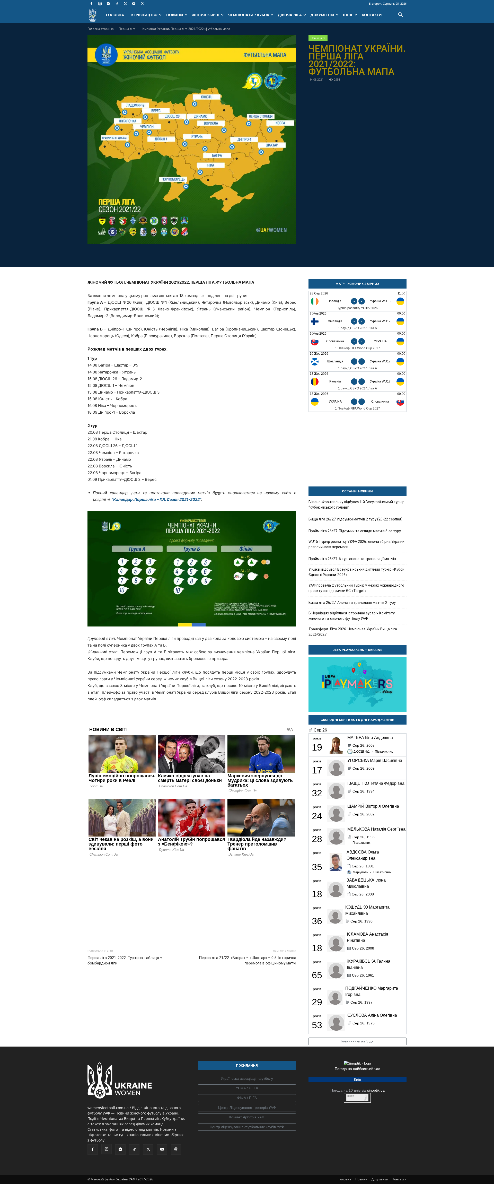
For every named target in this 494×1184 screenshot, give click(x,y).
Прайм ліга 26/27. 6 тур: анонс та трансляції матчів (352, 559)
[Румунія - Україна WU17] (357, 381)
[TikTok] (117, 3)
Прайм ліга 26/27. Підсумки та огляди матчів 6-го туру (354, 531)
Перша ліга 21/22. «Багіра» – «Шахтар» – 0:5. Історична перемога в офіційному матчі (247, 960)
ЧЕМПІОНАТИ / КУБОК (248, 14)
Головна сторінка (100, 29)
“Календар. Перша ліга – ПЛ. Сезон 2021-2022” (156, 499)
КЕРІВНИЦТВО (144, 14)
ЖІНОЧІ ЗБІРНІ (205, 14)
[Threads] (142, 3)
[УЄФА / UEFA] (247, 1088)
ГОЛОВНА (115, 14)
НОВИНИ (174, 14)
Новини (361, 1179)
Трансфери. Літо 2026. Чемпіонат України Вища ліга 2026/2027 (352, 632)
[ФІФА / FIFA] (247, 1098)
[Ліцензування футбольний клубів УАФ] (247, 1127)
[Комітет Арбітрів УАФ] (247, 1117)
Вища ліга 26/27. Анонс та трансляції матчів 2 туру (352, 602)
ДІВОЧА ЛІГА (290, 14)
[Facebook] (91, 3)
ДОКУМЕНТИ (322, 14)
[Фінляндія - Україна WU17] (357, 321)
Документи (380, 1179)
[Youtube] (134, 3)
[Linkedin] (221, 254)
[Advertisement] (191, 901)
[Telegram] (108, 3)
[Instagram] (100, 3)
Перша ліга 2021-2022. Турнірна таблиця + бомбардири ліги (124, 960)
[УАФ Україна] (247, 1078)
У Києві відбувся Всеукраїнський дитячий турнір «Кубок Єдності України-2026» (356, 572)
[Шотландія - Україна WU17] (357, 361)
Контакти (399, 1179)
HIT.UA (350, 1096)
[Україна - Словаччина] (357, 402)
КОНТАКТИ (372, 14)
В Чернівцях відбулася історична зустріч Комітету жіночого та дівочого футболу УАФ (351, 616)
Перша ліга (127, 29)
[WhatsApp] (209, 254)
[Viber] (197, 254)
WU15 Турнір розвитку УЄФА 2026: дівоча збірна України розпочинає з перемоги (356, 544)
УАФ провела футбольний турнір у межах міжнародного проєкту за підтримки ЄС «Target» (356, 588)
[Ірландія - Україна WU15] (357, 301)
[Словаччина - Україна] (357, 341)
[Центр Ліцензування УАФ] (247, 1107)
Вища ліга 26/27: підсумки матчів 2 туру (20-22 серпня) (355, 519)
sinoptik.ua (376, 1090)
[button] (400, 15)
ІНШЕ (348, 14)
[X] (125, 3)
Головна (345, 1179)
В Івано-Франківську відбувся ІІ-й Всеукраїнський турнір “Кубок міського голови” (356, 504)
